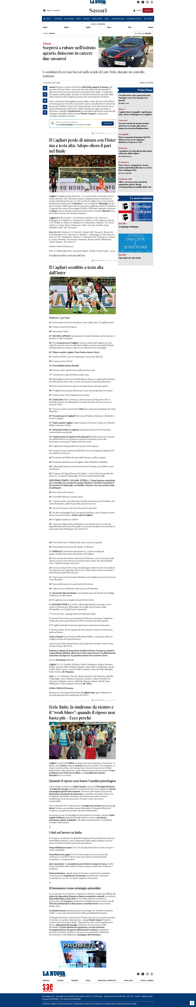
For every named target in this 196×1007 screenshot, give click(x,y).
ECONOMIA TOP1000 (134, 19)
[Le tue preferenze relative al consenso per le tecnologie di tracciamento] (192, 1003)
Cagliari (88, 27)
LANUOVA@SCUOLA (118, 19)
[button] (82, 954)
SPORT (78, 19)
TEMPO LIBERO (97, 19)
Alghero (66, 27)
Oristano (150, 27)
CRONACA (86, 19)
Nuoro (109, 27)
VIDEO (107, 19)
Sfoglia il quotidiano (53, 10)
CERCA (149, 19)
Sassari (45, 27)
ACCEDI (139, 10)
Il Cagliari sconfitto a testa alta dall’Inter (67, 255)
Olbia (129, 27)
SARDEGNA (58, 19)
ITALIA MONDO (69, 19)
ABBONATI (147, 10)
